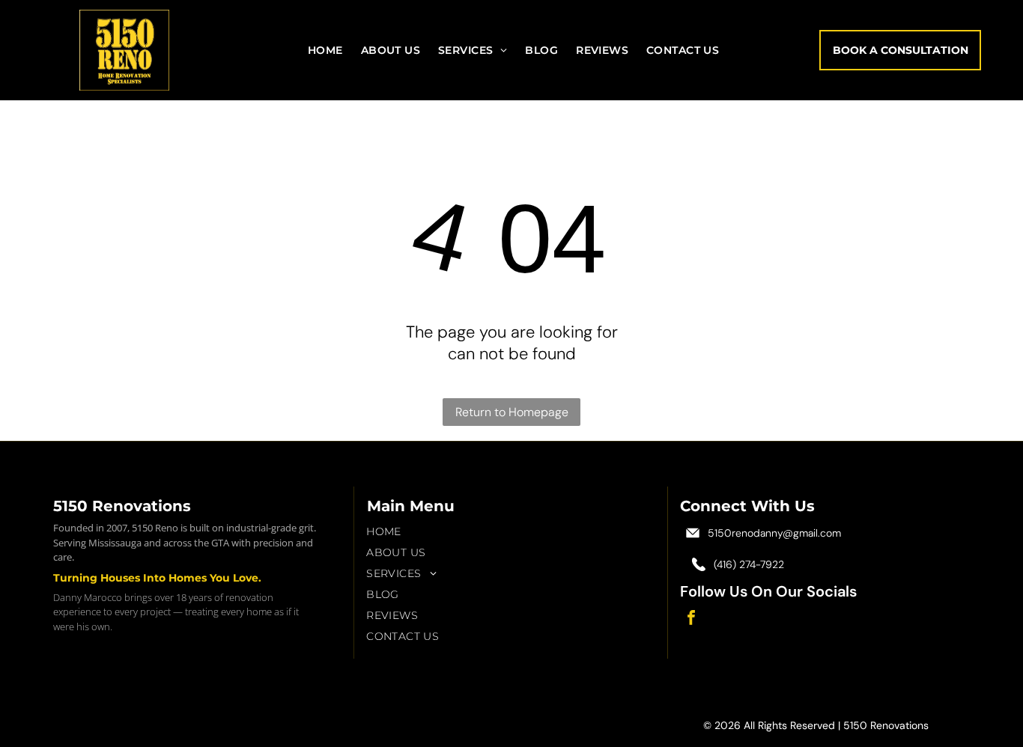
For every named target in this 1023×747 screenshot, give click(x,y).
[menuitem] (325, 50)
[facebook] (691, 619)
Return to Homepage (511, 412)
